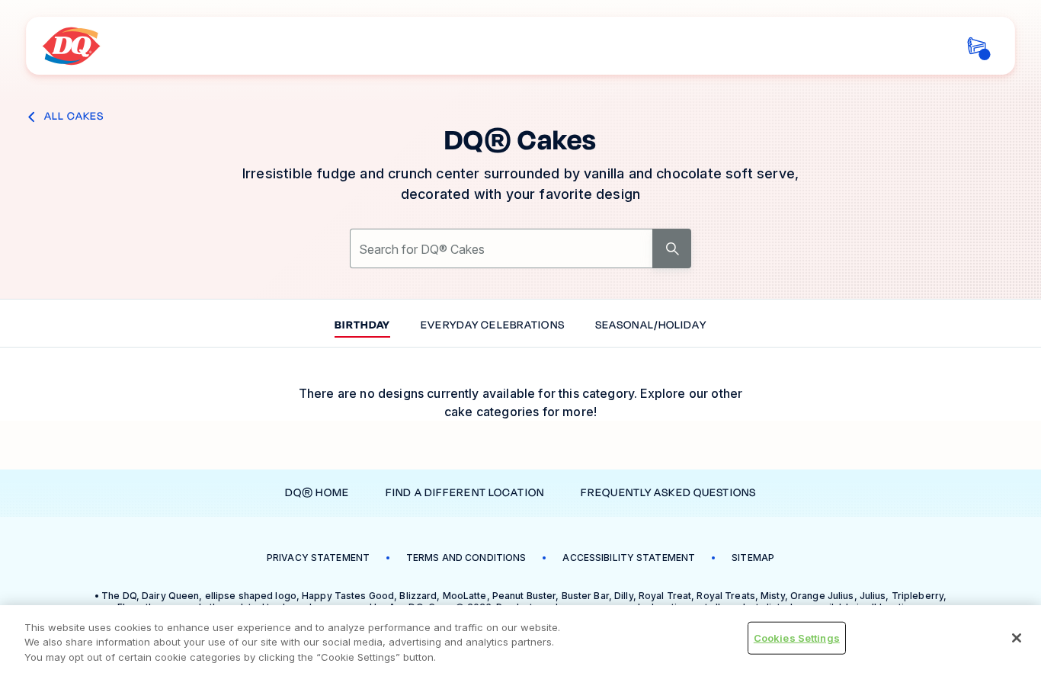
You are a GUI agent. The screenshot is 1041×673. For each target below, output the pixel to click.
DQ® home (317, 493)
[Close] (1016, 638)
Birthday (362, 326)
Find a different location (465, 493)
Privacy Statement (318, 557)
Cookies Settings (797, 637)
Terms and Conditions (466, 557)
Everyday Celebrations (493, 326)
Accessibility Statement (628, 557)
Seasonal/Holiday (650, 326)
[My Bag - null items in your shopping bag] (976, 46)
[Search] (671, 248)
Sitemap (753, 557)
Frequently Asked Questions (668, 493)
